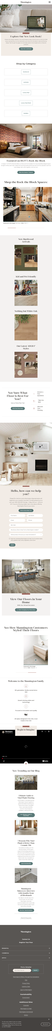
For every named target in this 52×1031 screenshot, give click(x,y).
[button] (50, 2)
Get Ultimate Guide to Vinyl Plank (26, 815)
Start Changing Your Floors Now (27, 609)
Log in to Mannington (26, 989)
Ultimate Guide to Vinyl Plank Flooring (26, 796)
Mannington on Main (26, 1008)
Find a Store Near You (26, 510)
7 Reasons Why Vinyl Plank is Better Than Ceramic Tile (26, 843)
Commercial (5, 953)
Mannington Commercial (26, 1011)
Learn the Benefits (26, 863)
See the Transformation (26, 910)
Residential (5, 948)
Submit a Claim (26, 986)
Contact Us (26, 939)
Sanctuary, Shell (21, 223)
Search (35, 970)
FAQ (26, 980)
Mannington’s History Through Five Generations (26, 977)
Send (12, 545)
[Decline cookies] (49, 1019)
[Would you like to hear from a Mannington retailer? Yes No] (26, 529)
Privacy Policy (26, 983)
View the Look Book (26, 48)
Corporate (26, 1005)
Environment (26, 997)
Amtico (4, 957)
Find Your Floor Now (18, 408)
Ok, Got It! (45, 1024)
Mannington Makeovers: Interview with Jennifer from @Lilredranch (26, 892)
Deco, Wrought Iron (23, 667)
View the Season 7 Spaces (26, 172)
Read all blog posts (26, 918)
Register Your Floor (26, 942)
